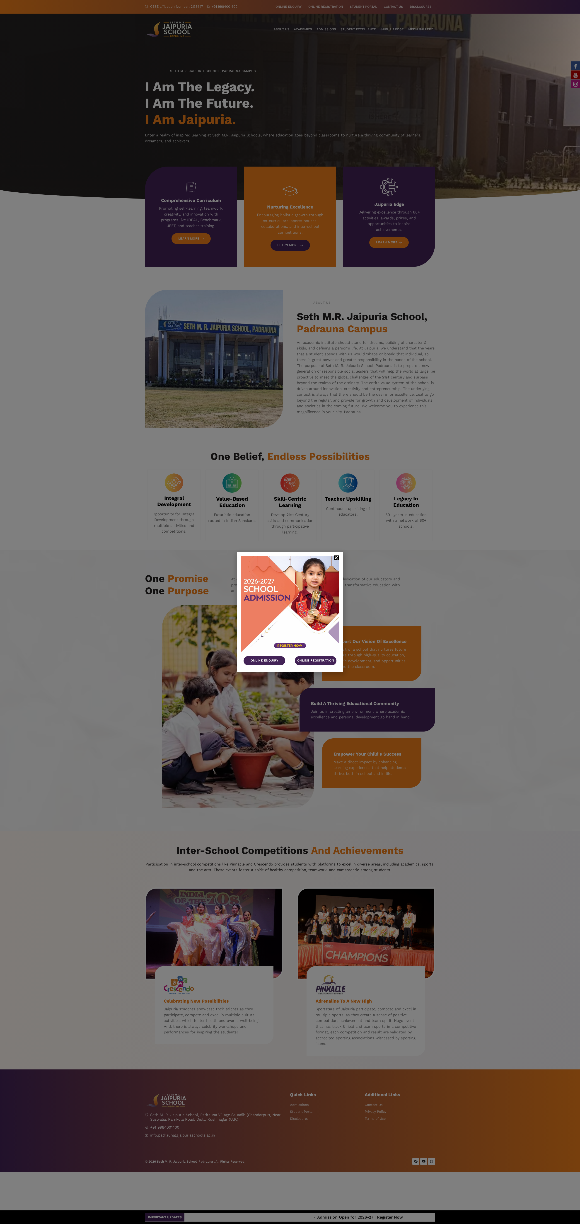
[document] (290, 612)
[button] (336, 557)
